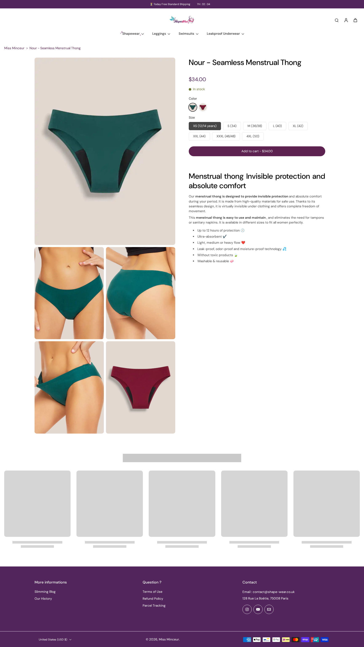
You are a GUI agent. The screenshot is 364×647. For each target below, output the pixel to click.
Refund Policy (153, 599)
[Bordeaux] (203, 107)
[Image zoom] (105, 151)
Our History (43, 599)
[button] (257, 151)
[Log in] (346, 20)
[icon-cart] (355, 20)
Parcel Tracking (154, 605)
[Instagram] (247, 609)
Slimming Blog (45, 592)
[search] (336, 20)
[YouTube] (258, 609)
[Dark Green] (193, 107)
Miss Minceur (14, 48)
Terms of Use (152, 592)
